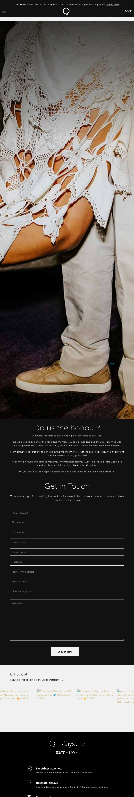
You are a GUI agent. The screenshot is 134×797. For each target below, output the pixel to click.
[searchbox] (67, 513)
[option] (67, 4)
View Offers (111, 4)
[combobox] (67, 511)
